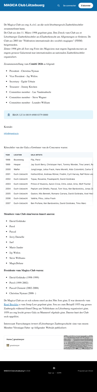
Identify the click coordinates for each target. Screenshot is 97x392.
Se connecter (69, 5)
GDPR (59, 373)
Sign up (51, 373)
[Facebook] (54, 368)
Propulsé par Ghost (85, 371)
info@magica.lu (11, 133)
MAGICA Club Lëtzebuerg (24, 5)
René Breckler (11, 304)
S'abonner (86, 5)
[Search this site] (59, 6)
